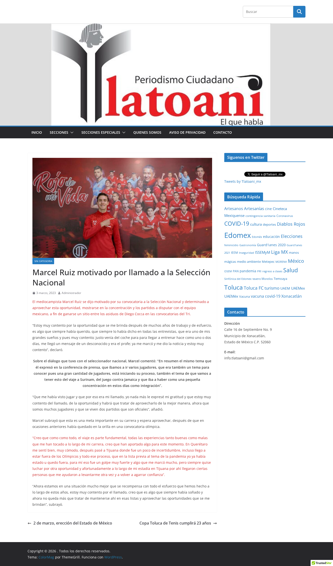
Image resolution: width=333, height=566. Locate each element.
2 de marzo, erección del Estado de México (72, 523)
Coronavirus (284, 216)
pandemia (248, 271)
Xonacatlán (291, 296)
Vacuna (244, 296)
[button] (71, 132)
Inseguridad (246, 252)
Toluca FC (254, 288)
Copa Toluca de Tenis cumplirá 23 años (175, 523)
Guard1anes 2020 (271, 245)
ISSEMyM (262, 252)
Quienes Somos (147, 132)
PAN (236, 271)
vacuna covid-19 (265, 296)
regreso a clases (272, 271)
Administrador (71, 293)
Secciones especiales (100, 132)
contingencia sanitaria (260, 216)
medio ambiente (249, 261)
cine (268, 208)
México (296, 260)
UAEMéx (231, 296)
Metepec (268, 262)
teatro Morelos (263, 279)
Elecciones (292, 236)
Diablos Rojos (291, 224)
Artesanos (233, 208)
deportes (269, 224)
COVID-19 (236, 223)
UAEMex (298, 288)
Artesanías (254, 208)
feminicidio (231, 245)
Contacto (222, 132)
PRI (259, 271)
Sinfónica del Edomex (238, 279)
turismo (271, 288)
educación (271, 236)
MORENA (281, 261)
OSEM (228, 271)
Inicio (36, 132)
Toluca (233, 287)
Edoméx (257, 237)
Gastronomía (247, 245)
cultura (256, 224)
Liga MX (279, 252)
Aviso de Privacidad (187, 132)
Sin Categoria (43, 261)
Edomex (237, 235)
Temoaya (280, 279)
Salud (290, 270)
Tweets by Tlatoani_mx (242, 181)
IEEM (234, 252)
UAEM (285, 288)
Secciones (59, 132)
